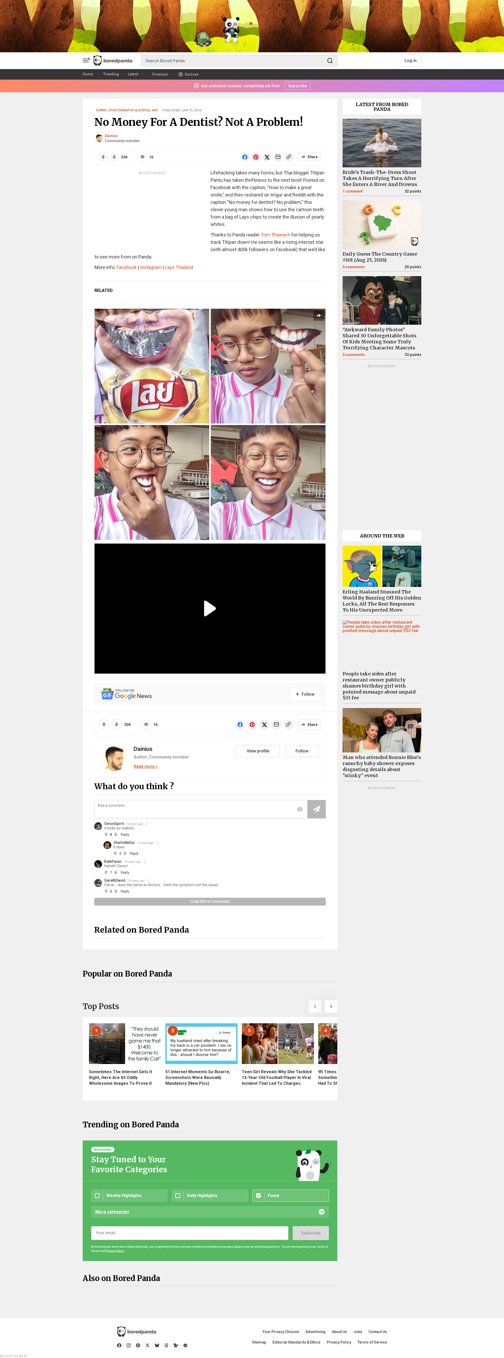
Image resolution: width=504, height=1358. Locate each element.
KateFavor (113, 861)
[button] (315, 1006)
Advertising (316, 1332)
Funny (101, 110)
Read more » (146, 767)
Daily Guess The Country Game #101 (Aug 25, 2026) (380, 257)
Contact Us (378, 1332)
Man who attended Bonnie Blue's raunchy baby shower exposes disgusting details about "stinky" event (382, 766)
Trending (111, 74)
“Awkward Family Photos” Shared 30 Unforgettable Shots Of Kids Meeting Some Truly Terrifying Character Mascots (379, 339)
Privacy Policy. (115, 1250)
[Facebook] (119, 1345)
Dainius (111, 136)
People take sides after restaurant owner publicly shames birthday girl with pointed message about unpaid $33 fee (379, 686)
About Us (339, 1332)
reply (125, 834)
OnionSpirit (114, 824)
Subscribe (311, 1233)
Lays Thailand (179, 267)
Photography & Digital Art (133, 110)
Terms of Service (372, 1342)
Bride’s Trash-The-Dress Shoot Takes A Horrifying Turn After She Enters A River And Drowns (380, 178)
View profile (258, 750)
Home (88, 74)
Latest (133, 74)
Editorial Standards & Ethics (296, 1342)
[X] (147, 1345)
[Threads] (166, 1345)
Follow (302, 750)
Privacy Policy (339, 1342)
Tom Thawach (275, 234)
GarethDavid (114, 880)
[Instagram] (129, 1345)
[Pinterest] (138, 1345)
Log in (411, 60)
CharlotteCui (124, 842)
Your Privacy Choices (280, 1332)
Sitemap (259, 1342)
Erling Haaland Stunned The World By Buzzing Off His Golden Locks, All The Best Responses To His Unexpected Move (382, 601)
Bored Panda (136, 1331)
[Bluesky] (157, 1345)
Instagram (150, 267)
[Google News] (185, 1345)
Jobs (357, 1332)
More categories (112, 1211)
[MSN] (176, 1345)
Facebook (127, 267)
